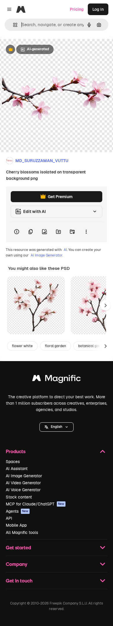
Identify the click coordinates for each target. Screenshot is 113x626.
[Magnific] (56, 379)
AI (65, 249)
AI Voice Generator (23, 489)
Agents (17, 511)
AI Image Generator (24, 475)
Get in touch (19, 580)
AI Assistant (17, 468)
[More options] (86, 232)
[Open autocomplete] (13, 25)
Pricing (77, 9)
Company (16, 564)
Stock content (19, 497)
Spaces (13, 461)
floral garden (55, 346)
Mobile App (16, 525)
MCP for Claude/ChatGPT (35, 504)
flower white (22, 346)
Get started (18, 547)
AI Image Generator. (47, 255)
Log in (98, 9)
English (56, 426)
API (9, 518)
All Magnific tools (22, 532)
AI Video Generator (23, 482)
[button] (56, 427)
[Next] (105, 305)
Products (15, 451)
